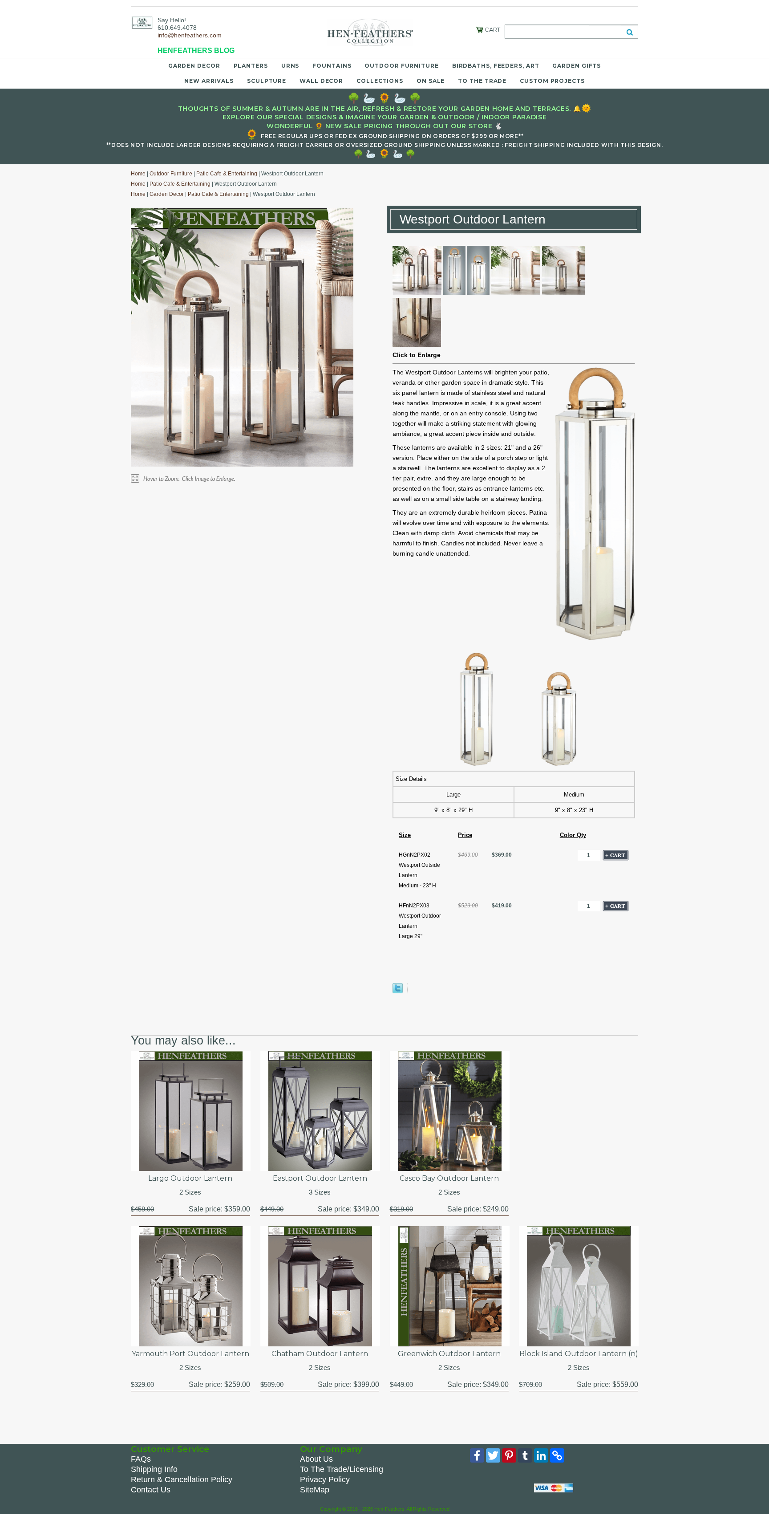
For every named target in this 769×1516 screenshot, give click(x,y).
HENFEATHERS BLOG (196, 50)
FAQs (141, 1459)
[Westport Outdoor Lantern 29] (454, 292)
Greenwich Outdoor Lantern (449, 1353)
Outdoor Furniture (401, 65)
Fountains (331, 65)
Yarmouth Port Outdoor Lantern (190, 1353)
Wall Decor (321, 80)
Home (138, 174)
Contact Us (150, 1489)
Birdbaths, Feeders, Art (495, 65)
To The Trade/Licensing (341, 1469)
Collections (379, 80)
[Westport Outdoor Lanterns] (417, 292)
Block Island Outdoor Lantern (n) (578, 1353)
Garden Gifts (576, 65)
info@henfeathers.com (190, 35)
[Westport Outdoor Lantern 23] (478, 292)
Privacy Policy (325, 1479)
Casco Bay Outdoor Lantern (449, 1178)
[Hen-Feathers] (142, 22)
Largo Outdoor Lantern (190, 1178)
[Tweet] (398, 991)
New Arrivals (209, 80)
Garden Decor (194, 65)
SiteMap (314, 1489)
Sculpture (266, 80)
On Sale (431, 80)
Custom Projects (552, 80)
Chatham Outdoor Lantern (319, 1353)
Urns (290, 65)
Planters (251, 65)
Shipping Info (154, 1469)
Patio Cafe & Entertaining (226, 174)
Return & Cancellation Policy (181, 1479)
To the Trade (482, 80)
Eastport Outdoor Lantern (320, 1178)
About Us (316, 1459)
